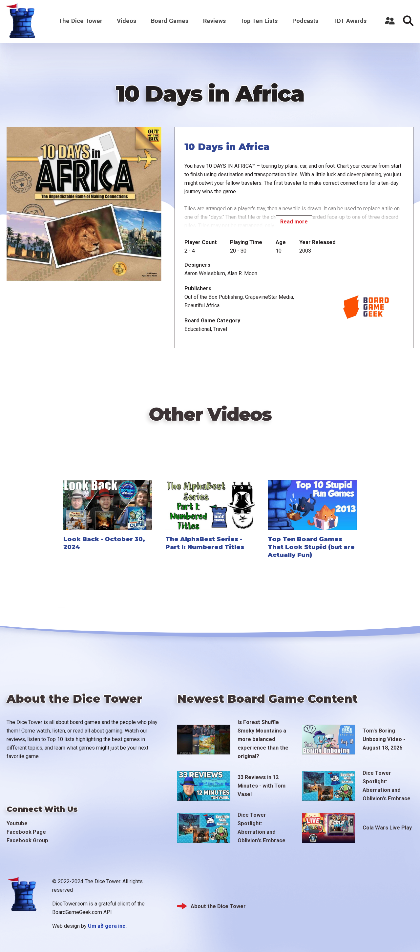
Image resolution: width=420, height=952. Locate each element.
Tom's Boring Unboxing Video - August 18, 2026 (384, 739)
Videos (126, 20)
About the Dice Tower (218, 906)
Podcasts (305, 20)
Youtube (17, 823)
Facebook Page (26, 832)
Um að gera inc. (107, 926)
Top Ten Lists (259, 20)
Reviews (214, 20)
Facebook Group (27, 840)
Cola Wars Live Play (387, 828)
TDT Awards (350, 20)
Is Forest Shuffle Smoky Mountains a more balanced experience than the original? (263, 739)
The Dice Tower (80, 20)
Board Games (169, 20)
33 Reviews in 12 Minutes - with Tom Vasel (261, 785)
